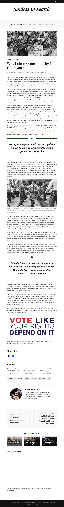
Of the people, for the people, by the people (13, 369)
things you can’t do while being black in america (30, 369)
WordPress (35, 504)
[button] (32, 193)
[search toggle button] (56, 1)
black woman (11, 378)
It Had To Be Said (13, 59)
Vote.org (31, 343)
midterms (27, 378)
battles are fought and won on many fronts (32, 443)
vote (49, 378)
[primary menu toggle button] (32, 19)
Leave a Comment (41, 72)
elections (20, 378)
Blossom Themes (50, 502)
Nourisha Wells (12, 72)
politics (34, 378)
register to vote (41, 378)
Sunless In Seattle (32, 9)
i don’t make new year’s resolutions (48, 443)
